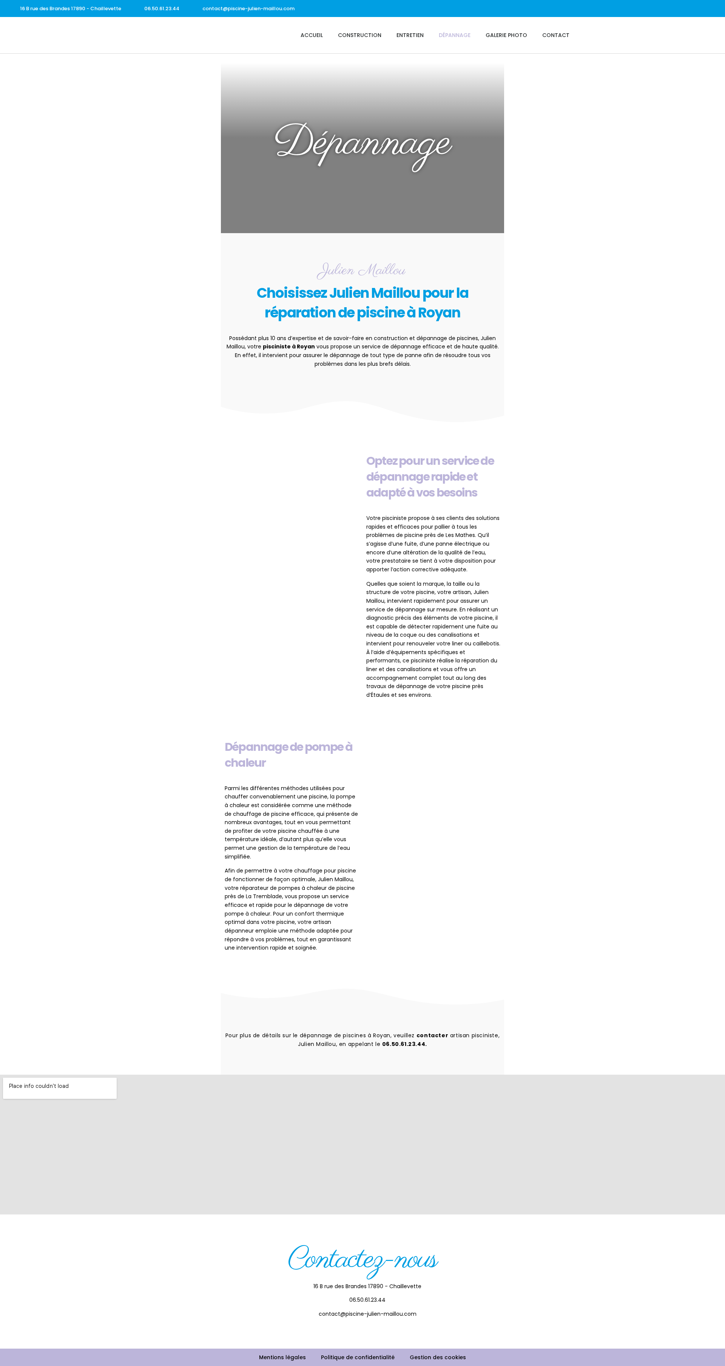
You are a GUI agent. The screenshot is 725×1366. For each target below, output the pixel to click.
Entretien (410, 35)
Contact (555, 35)
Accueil (312, 35)
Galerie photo (506, 35)
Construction (359, 35)
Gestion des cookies (438, 1357)
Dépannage (454, 35)
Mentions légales (282, 1357)
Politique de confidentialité (358, 1357)
